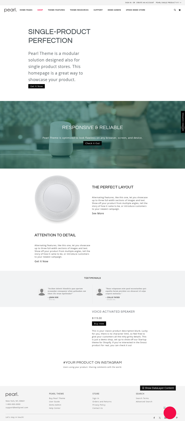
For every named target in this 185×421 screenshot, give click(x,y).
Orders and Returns (102, 401)
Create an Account (145, 3)
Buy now (99, 323)
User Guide (54, 401)
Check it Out (92, 143)
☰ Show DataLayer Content (158, 388)
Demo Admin (55, 405)
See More (98, 213)
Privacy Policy (98, 405)
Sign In (128, 3)
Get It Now (36, 86)
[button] (168, 2)
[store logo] (10, 10)
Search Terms (142, 398)
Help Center (55, 408)
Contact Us (97, 408)
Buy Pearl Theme (57, 398)
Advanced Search (144, 401)
